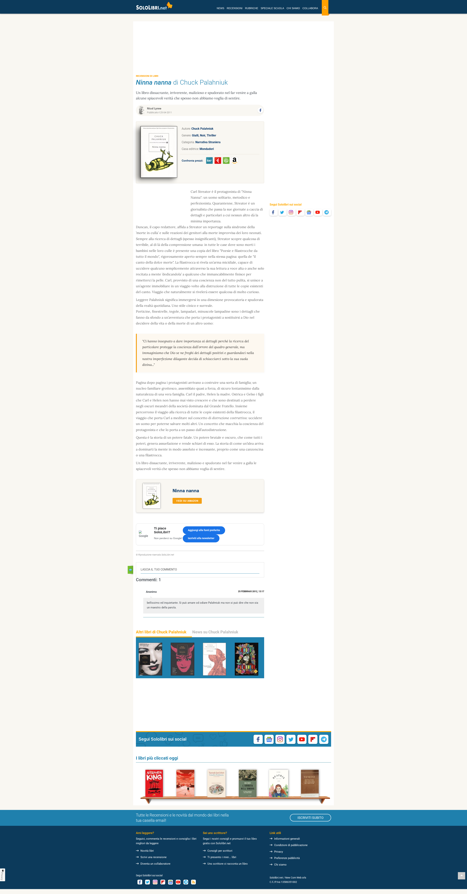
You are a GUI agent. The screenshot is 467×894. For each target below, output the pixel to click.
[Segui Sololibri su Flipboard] (300, 212)
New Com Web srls (295, 877)
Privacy (278, 851)
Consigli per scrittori (219, 850)
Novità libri (147, 850)
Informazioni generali (287, 838)
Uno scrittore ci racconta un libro (227, 863)
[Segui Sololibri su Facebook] (274, 212)
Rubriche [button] (251, 8)
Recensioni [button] (234, 8)
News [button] (220, 8)
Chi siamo (280, 864)
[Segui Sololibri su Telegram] (327, 212)
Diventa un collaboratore (155, 863)
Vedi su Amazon (187, 500)
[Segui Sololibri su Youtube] (318, 212)
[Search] (325, 8)
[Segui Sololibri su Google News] (309, 212)
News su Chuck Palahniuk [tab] (215, 632)
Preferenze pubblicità (287, 858)
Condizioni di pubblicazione (291, 845)
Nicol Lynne (154, 108)
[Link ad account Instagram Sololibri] (155, 882)
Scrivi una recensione (153, 857)
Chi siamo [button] (293, 8)
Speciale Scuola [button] (272, 8)
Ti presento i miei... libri (221, 857)
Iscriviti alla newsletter (201, 538)
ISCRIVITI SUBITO (310, 818)
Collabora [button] (310, 8)
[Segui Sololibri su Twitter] (283, 212)
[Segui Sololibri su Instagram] (291, 212)
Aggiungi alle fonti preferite (204, 530)
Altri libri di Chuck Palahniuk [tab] (161, 632)
